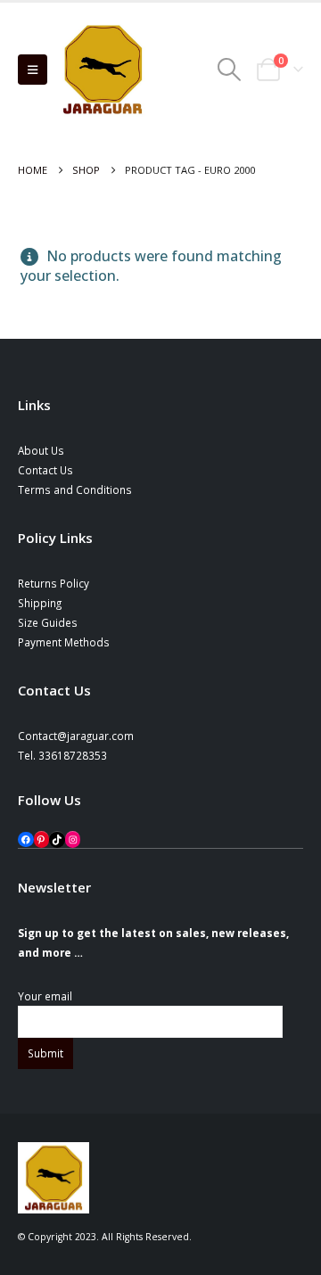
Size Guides (48, 622)
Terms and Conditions (75, 489)
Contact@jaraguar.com (76, 735)
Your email (45, 996)
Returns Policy (53, 583)
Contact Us (45, 470)
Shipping (40, 603)
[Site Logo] (103, 70)
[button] (32, 69)
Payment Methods (64, 642)
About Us (41, 450)
